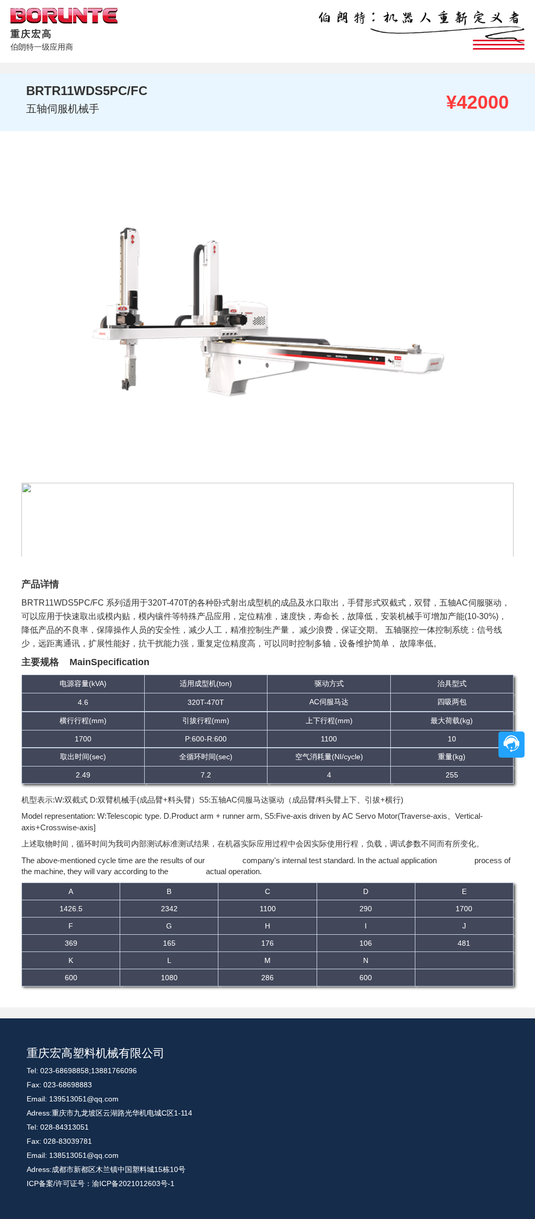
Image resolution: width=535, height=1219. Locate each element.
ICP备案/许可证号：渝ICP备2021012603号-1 (101, 1183)
